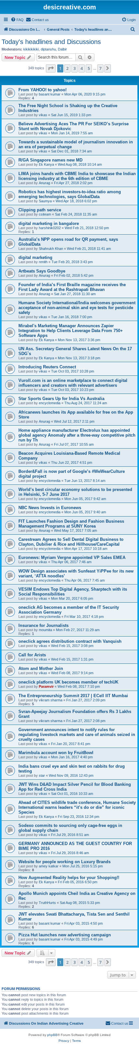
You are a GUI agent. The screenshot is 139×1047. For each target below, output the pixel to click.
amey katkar (49, 866)
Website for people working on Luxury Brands (64, 861)
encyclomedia (49, 403)
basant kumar (49, 94)
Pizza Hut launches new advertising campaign (64, 934)
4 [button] (81, 68)
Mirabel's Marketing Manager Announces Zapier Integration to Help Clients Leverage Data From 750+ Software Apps (70, 330)
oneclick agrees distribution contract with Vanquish (70, 641)
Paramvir (46, 686)
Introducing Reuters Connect (47, 366)
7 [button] (100, 68)
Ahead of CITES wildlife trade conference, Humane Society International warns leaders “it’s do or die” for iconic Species (77, 807)
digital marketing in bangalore (48, 223)
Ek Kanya (46, 164)
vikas (43, 115)
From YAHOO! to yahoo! (42, 89)
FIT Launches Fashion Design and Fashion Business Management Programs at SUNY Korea (71, 524)
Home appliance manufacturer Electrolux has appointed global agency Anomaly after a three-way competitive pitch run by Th (76, 435)
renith (43, 262)
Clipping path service (39, 209)
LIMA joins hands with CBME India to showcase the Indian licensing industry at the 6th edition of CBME (77, 176)
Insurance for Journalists (43, 625)
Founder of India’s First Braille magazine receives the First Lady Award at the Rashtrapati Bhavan (72, 287)
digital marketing (35, 257)
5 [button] (89, 68)
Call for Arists (32, 654)
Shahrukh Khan (51, 249)
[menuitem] (17, 20)
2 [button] (67, 68)
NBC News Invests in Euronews (49, 507)
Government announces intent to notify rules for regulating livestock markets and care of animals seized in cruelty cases (76, 734)
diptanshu (48, 49)
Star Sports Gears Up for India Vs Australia (61, 398)
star (42, 775)
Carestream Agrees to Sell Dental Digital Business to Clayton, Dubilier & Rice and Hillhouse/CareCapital (70, 542)
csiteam (45, 214)
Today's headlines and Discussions (51, 41)
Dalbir (62, 49)
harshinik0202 (50, 228)
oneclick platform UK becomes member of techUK (68, 682)
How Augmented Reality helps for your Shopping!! (68, 877)
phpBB (52, 1035)
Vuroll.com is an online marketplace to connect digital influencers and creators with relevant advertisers (72, 383)
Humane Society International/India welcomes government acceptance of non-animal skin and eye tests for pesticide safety (76, 307)
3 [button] (74, 68)
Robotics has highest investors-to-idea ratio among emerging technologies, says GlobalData (69, 194)
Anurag (44, 183)
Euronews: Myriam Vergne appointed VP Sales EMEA (71, 557)
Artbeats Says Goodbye (41, 271)
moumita (45, 630)
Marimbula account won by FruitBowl (55, 752)
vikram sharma (50, 700)
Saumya (45, 201)
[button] (51, 68)
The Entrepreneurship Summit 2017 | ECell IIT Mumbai (73, 695)
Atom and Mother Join (40, 668)
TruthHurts (47, 903)
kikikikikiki (31, 49)
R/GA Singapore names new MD (50, 160)
